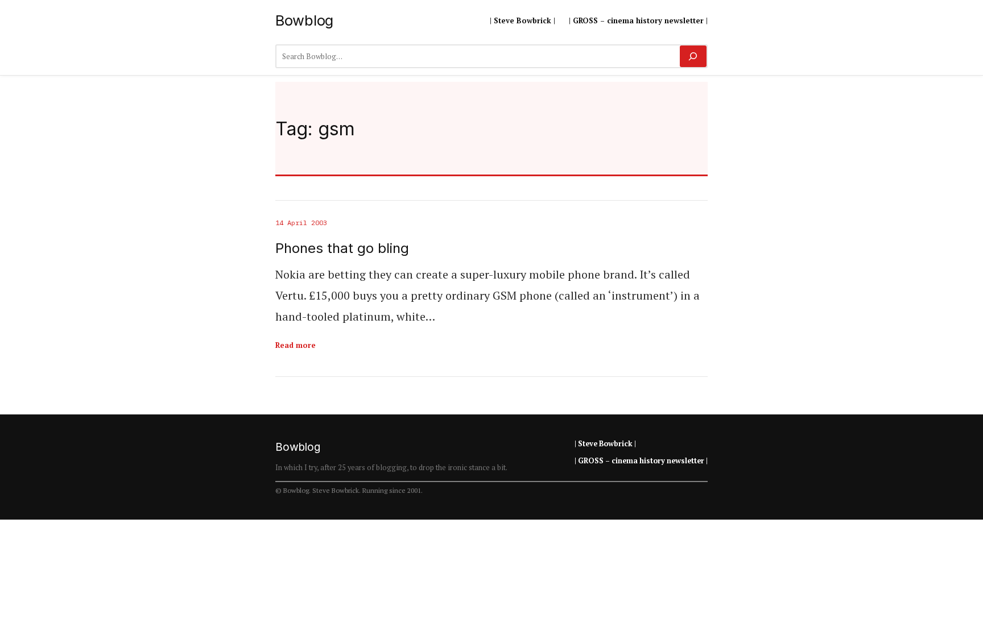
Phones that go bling (342, 248)
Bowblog (304, 20)
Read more (295, 345)
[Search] (693, 56)
